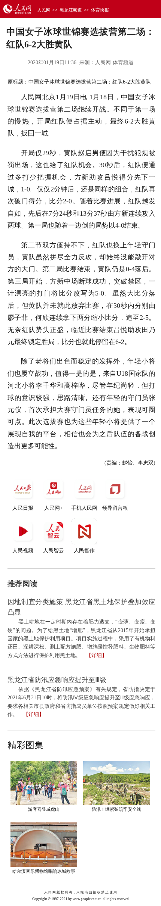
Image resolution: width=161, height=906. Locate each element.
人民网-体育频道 (114, 62)
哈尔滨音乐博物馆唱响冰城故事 (43, 871)
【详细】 (96, 655)
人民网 (44, 10)
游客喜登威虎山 (44, 809)
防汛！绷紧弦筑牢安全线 (116, 809)
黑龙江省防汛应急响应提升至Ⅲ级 (56, 680)
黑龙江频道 (71, 10)
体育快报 (100, 10)
